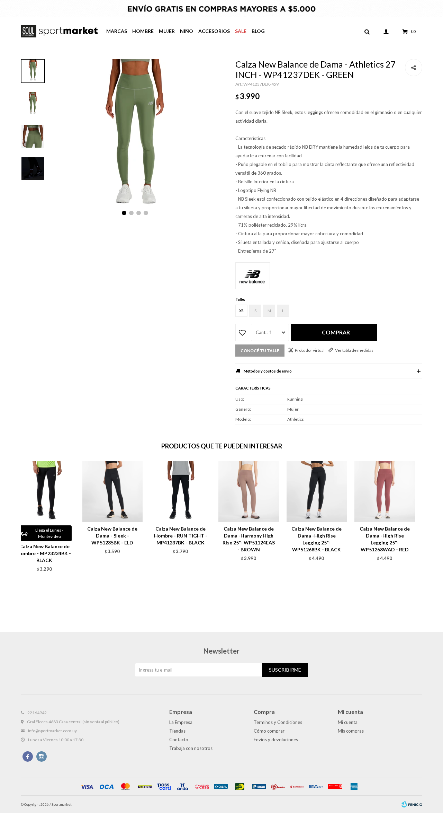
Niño (186, 31)
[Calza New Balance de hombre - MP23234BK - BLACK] (44, 491)
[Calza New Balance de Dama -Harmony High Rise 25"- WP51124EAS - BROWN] (248, 491)
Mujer (167, 31)
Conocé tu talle (260, 350)
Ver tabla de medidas (354, 350)
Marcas (116, 31)
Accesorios (214, 31)
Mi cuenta (348, 722)
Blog (258, 31)
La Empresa (180, 722)
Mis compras (351, 731)
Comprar (336, 332)
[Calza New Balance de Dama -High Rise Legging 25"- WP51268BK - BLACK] (316, 491)
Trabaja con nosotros (191, 748)
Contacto (178, 739)
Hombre (143, 31)
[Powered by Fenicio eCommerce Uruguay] (411, 804)
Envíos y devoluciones (276, 739)
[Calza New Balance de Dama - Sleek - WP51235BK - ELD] (112, 491)
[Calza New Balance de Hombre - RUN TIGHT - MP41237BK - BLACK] (180, 491)
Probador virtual (310, 350)
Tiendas (177, 731)
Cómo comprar (269, 731)
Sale (240, 31)
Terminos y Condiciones (278, 722)
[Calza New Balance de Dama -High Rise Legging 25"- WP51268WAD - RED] (384, 491)
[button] (367, 31)
